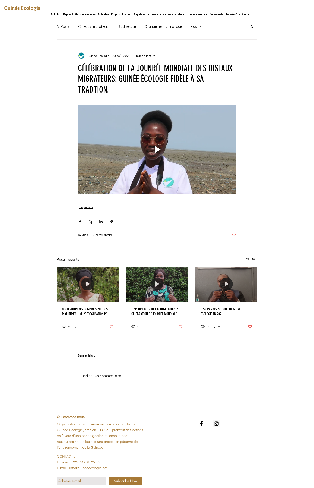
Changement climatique (163, 26)
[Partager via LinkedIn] (101, 222)
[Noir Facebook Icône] (201, 423)
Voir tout (251, 258)
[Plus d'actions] (233, 55)
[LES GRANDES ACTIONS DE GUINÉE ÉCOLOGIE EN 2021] (226, 284)
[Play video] (157, 149)
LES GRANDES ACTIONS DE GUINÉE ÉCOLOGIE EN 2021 (221, 311)
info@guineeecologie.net (88, 468)
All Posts (63, 26)
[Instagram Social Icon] (216, 423)
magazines (86, 207)
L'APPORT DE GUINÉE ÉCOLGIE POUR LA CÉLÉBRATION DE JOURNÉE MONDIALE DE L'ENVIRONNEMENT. (155, 311)
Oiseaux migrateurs (93, 26)
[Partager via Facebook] (80, 222)
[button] (252, 26)
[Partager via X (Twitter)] (90, 222)
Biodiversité (127, 26)
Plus (194, 26)
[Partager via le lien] (111, 222)
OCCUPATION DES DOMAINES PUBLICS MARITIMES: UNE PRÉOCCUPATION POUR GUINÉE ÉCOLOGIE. (86, 311)
